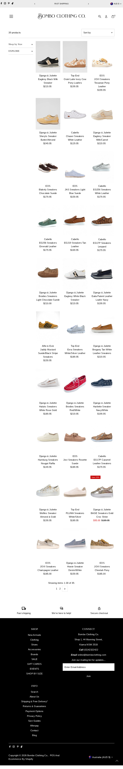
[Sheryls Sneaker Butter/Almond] (48, 114)
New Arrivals (34, 635)
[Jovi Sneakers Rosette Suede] (75, 437)
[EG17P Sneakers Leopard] (102, 220)
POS (52, 755)
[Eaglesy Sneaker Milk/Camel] (102, 114)
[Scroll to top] (117, 761)
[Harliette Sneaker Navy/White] (102, 384)
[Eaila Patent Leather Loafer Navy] (102, 274)
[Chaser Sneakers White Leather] (75, 114)
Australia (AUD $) (101, 757)
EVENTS (34, 668)
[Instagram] (5, 3)
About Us (34, 696)
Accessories (34, 649)
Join (88, 676)
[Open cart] (112, 16)
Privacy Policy (34, 716)
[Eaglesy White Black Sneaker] (75, 274)
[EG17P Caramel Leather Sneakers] (102, 437)
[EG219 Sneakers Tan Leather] (75, 220)
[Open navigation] (11, 16)
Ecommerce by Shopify (21, 759)
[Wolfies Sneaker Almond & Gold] (48, 491)
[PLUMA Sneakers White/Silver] (75, 491)
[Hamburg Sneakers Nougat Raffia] (48, 437)
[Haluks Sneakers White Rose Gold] (48, 384)
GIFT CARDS (34, 664)
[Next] (88, 3)
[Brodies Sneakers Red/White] (75, 384)
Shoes (34, 644)
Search (34, 692)
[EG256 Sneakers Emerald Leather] (48, 220)
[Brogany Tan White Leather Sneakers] (102, 327)
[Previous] (34, 3)
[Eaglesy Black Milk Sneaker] (48, 57)
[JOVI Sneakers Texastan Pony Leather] (102, 57)
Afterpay (34, 725)
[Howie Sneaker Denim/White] (75, 544)
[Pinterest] (8, 3)
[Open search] (99, 16)
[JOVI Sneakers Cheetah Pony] (102, 544)
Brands (34, 654)
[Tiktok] (12, 3)
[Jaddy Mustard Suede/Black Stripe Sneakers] (48, 327)
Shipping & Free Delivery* (34, 701)
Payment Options (35, 711)
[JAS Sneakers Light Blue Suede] (75, 167)
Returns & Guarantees (34, 706)
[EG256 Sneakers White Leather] (102, 167)
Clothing (34, 639)
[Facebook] (1, 3)
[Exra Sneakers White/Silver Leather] (75, 327)
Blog (34, 735)
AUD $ (116, 4)
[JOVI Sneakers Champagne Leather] (48, 544)
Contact (34, 730)
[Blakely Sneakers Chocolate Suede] (48, 167)
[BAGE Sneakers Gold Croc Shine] (102, 491)
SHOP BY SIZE (34, 673)
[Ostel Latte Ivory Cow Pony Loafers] (75, 57)
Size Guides (34, 721)
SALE (35, 659)
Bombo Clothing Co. (37, 755)
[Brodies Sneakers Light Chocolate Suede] (48, 274)
